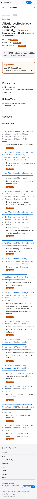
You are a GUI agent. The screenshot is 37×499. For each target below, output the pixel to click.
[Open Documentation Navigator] (2, 7)
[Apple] (3, 448)
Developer (9, 448)
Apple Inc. (15, 491)
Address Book (6, 15)
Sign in (29, 2)
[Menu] (34, 2)
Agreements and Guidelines (9, 496)
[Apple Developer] (6, 2)
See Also (7, 116)
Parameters (8, 83)
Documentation (11, 7)
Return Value (9, 99)
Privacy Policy (15, 494)
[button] (23, 2)
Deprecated (8, 123)
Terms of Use (5, 494)
